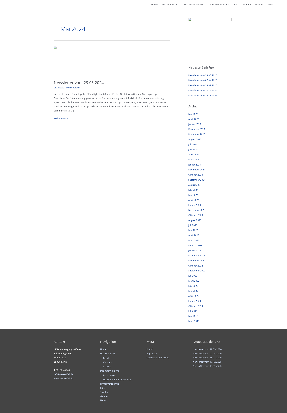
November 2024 (196, 169)
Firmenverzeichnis (219, 4)
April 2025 (193, 154)
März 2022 (194, 280)
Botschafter (109, 375)
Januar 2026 (194, 124)
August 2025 (194, 139)
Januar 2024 (194, 205)
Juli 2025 (192, 144)
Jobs (236, 4)
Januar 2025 (194, 164)
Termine (246, 4)
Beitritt (106, 358)
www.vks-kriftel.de (63, 378)
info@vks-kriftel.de (63, 374)
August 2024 (194, 184)
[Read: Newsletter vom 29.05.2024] (112, 61)
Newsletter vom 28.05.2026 (202, 75)
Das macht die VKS (193, 4)
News (270, 4)
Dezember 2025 (196, 129)
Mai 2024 (193, 194)
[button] (278, 4)
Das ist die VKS (169, 4)
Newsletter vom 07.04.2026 (202, 80)
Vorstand (107, 362)
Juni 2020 (193, 285)
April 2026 (193, 119)
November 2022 (196, 260)
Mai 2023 (193, 230)
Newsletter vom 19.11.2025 (202, 95)
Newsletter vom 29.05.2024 (79, 82)
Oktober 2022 (195, 265)
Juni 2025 (193, 149)
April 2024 (193, 199)
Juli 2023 (192, 225)
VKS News (59, 87)
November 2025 (196, 134)
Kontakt (150, 349)
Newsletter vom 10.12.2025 (202, 90)
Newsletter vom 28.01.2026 (202, 85)
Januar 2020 (194, 300)
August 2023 (194, 220)
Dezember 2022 (196, 255)
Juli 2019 (192, 310)
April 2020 (193, 295)
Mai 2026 (193, 114)
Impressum (152, 353)
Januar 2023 (194, 250)
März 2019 (194, 321)
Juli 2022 (192, 275)
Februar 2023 (195, 245)
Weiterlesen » (61, 118)
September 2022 (197, 270)
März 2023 (194, 240)
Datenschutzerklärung (157, 357)
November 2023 (196, 209)
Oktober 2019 (195, 306)
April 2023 (193, 235)
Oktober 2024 (195, 174)
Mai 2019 (193, 316)
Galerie (258, 4)
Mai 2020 (193, 290)
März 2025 (194, 159)
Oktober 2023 (195, 215)
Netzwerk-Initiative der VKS (117, 379)
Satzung (107, 366)
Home (154, 4)
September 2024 (197, 179)
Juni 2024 (193, 189)
